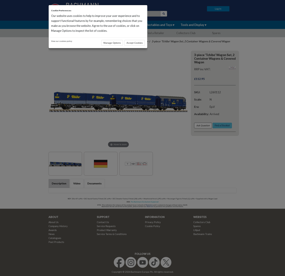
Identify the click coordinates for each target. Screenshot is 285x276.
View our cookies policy (61, 41)
